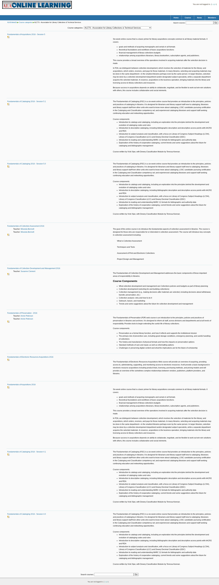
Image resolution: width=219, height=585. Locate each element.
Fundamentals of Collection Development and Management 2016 (33, 268)
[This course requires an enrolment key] (8, 38)
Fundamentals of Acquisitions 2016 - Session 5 (26, 34)
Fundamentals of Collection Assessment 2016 (25, 226)
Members (212, 18)
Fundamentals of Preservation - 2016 (22, 313)
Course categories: (75, 28)
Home (176, 18)
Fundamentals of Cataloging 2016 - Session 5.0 (26, 164)
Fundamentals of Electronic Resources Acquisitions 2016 (30, 357)
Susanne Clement (28, 271)
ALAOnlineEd (12, 22)
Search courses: (179, 23)
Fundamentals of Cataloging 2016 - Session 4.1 (26, 452)
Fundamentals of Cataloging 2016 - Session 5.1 (26, 101)
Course (188, 18)
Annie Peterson (27, 316)
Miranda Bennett (27, 229)
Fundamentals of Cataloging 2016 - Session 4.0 (26, 514)
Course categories (25, 22)
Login (214, 4)
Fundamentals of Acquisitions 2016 (21, 385)
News (199, 18)
